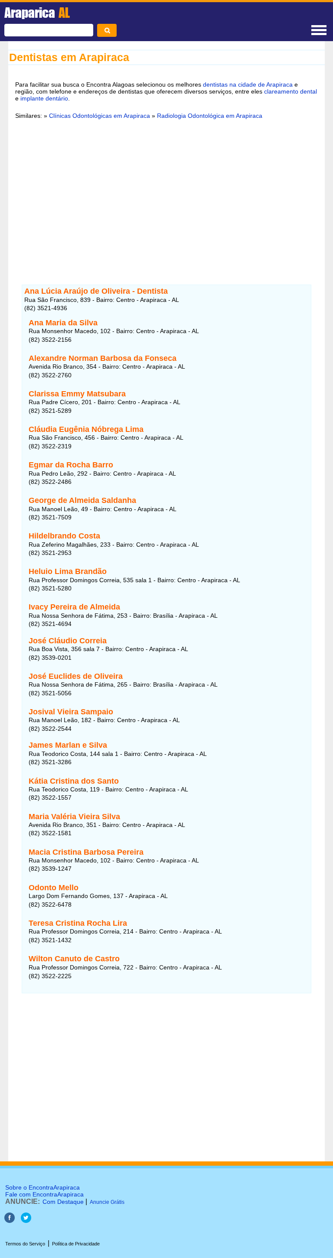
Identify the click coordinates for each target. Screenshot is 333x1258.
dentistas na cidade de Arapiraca (248, 84)
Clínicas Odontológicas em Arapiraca (99, 115)
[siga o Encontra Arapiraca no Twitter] (26, 1220)
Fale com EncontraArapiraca (44, 1194)
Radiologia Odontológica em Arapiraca (209, 115)
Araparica (37, 12)
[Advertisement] (166, 192)
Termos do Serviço (25, 1243)
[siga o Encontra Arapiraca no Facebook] (9, 1220)
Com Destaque (63, 1201)
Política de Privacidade (76, 1243)
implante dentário (44, 98)
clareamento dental (290, 91)
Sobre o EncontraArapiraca (42, 1187)
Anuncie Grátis (107, 1202)
